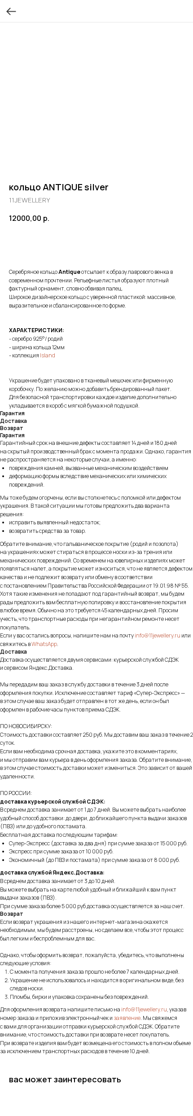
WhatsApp (44, 644)
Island (47, 355)
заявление (127, 1018)
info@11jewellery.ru (157, 635)
